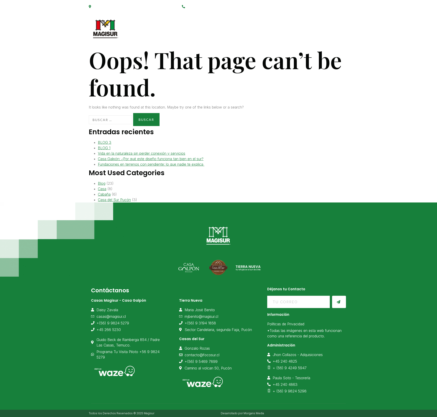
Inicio (159, 26)
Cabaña (104, 194)
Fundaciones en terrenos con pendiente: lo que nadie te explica (151, 164)
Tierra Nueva (265, 26)
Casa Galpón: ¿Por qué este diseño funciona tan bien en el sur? (150, 159)
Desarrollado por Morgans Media (242, 413)
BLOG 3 (104, 142)
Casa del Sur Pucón (114, 199)
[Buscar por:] (110, 120)
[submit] (339, 302)
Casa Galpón (229, 26)
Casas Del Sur (302, 26)
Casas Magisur (191, 26)
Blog (101, 183)
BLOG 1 (104, 148)
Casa (102, 189)
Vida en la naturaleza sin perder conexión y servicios (141, 153)
